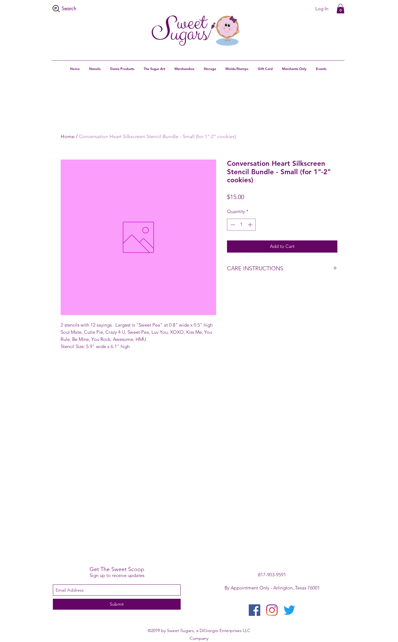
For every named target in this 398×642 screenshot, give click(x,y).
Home (68, 136)
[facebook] (254, 610)
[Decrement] (232, 224)
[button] (340, 8)
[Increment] (251, 224)
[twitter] (289, 610)
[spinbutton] (241, 224)
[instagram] (272, 610)
